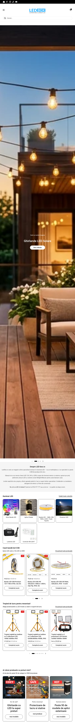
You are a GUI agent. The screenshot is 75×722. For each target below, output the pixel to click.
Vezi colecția (37, 247)
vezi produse (37, 714)
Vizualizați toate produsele (63, 551)
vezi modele (14, 717)
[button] (70, 10)
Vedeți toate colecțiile (65, 496)
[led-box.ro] (37, 9)
